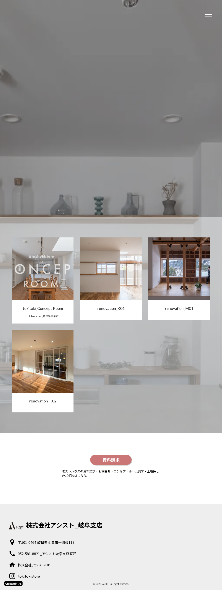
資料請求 (111, 460)
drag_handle (208, 15)
